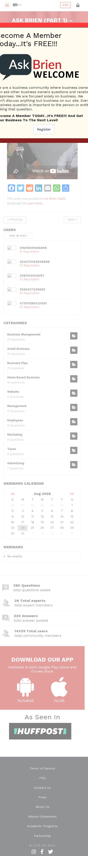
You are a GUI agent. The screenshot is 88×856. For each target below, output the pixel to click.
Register (44, 129)
